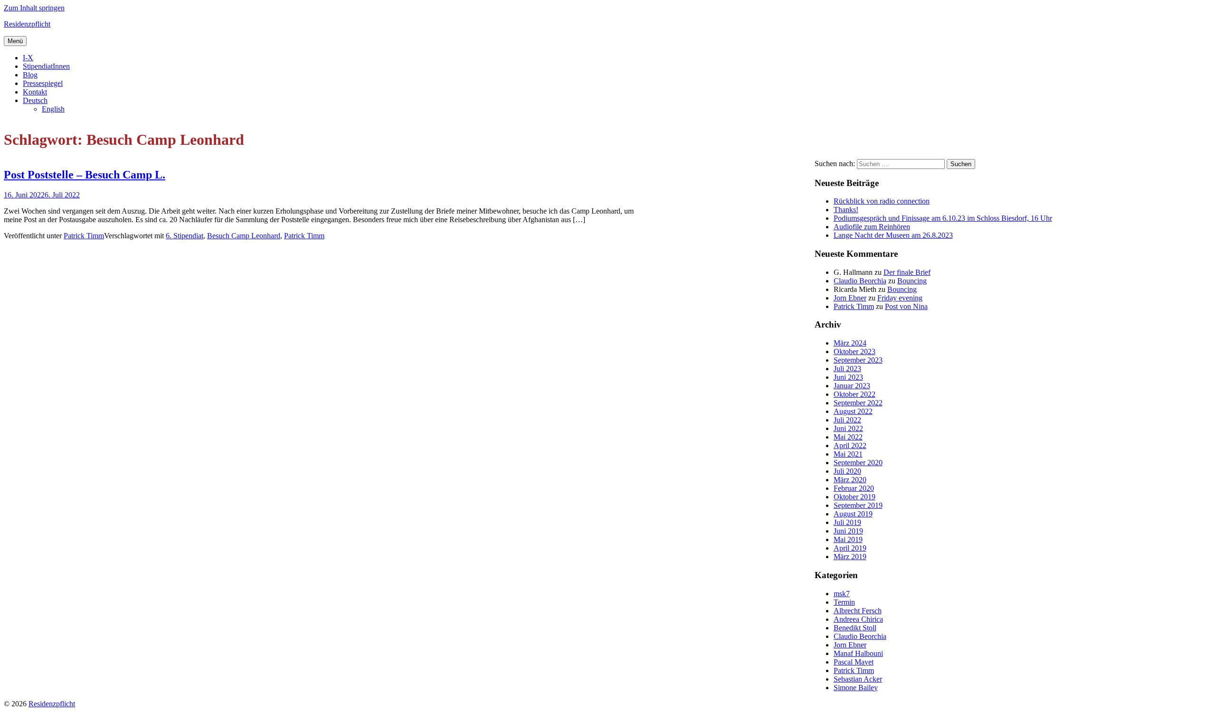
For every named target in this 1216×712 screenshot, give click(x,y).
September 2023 (858, 360)
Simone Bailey (856, 688)
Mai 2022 (848, 437)
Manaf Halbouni (858, 653)
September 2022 (858, 403)
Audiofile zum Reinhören (872, 227)
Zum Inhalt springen (34, 8)
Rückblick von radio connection (882, 201)
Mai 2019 (848, 539)
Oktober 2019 (854, 497)
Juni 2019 (848, 531)
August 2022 (853, 411)
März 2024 (850, 343)
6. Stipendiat (184, 236)
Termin (844, 602)
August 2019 (853, 514)
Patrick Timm (84, 236)
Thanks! (846, 210)
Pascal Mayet (854, 662)
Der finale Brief (907, 272)
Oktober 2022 (854, 394)
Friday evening (899, 298)
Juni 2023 (848, 377)
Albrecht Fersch (858, 611)
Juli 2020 (847, 471)
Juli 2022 (847, 420)
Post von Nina (906, 306)
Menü (15, 41)
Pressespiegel (43, 83)
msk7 (842, 594)
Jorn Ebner (850, 298)
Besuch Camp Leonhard (243, 236)
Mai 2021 (848, 454)
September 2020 (858, 463)
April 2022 (850, 445)
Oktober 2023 (854, 351)
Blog (30, 75)
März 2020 (850, 480)
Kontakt (35, 92)
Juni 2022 (848, 428)
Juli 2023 (847, 369)
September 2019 (858, 505)
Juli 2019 (847, 522)
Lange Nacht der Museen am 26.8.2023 (893, 235)
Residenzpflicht (27, 24)
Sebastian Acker (858, 679)
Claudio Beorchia (860, 281)
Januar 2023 (852, 386)
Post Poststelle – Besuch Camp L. (84, 175)
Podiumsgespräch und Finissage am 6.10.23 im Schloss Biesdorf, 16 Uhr (943, 218)
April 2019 (850, 548)
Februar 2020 (854, 488)
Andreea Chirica (858, 619)
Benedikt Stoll (855, 628)
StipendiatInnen (46, 66)
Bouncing (912, 281)
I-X (28, 58)
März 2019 (850, 557)
